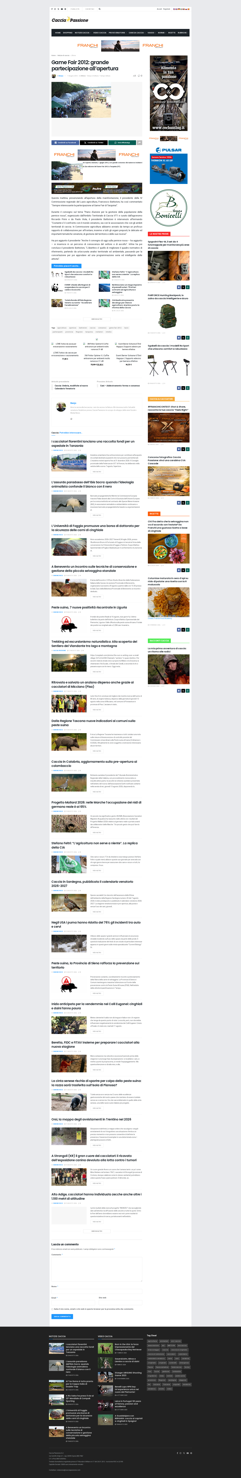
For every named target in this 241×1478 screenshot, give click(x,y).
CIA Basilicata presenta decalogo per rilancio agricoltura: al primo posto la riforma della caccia (125, 304)
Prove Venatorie (117, 32)
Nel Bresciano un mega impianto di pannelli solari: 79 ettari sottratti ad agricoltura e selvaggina (127, 289)
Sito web (102, 1297)
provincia (69, 332)
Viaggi (151, 32)
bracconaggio (153, 1350)
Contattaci (89, 9)
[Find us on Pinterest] (65, 9)
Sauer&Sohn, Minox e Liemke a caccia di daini (127, 1360)
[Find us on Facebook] (51, 9)
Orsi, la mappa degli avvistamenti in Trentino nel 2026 (91, 1119)
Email (54, 1298)
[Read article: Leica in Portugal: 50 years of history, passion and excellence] (105, 1405)
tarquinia (89, 332)
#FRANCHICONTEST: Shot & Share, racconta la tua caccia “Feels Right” (168, 408)
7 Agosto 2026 (71, 293)
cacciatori (171, 1354)
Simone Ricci (58, 450)
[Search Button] (99, 9)
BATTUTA (171, 1346)
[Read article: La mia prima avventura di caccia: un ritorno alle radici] (169, 669)
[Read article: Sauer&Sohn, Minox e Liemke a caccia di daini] (105, 1362)
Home (58, 32)
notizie (169, 1376)
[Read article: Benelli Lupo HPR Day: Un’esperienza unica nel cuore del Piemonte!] (105, 1390)
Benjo (61, 76)
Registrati (166, 9)
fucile (157, 1371)
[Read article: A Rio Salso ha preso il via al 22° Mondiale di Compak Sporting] (56, 1399)
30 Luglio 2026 (71, 308)
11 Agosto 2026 (71, 1051)
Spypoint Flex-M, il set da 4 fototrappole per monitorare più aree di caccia (168, 244)
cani (177, 1358)
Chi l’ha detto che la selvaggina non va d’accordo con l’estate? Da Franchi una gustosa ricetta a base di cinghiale (168, 526)
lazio (126, 328)
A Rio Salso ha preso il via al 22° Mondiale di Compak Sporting (80, 1398)
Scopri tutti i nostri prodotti (97, 372)
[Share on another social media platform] (139, 142)
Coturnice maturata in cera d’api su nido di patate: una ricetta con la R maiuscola (168, 581)
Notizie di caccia (63, 55)
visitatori (99, 332)
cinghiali (162, 1363)
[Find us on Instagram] (55, 9)
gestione (165, 1371)
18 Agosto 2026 (71, 612)
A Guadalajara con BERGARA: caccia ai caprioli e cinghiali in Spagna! (128, 1418)
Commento (57, 1254)
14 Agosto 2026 (71, 730)
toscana (157, 1384)
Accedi (159, 9)
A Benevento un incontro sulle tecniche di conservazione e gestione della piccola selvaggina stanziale (94, 569)
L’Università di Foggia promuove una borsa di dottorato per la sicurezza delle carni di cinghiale (95, 528)
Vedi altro (98, 471)
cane (170, 1358)
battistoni (83, 328)
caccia (92, 328)
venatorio (152, 1389)
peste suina (180, 1376)
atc (163, 1346)
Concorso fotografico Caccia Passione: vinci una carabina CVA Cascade (166, 460)
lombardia (177, 1371)
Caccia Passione (59, 650)
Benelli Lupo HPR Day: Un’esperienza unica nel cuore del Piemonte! (127, 1389)
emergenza (184, 1363)
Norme (161, 32)
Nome (54, 1286)
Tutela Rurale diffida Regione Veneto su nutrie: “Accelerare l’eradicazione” (78, 302)
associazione (153, 1346)
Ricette (171, 32)
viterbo (108, 332)
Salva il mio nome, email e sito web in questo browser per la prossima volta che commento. (94, 1309)
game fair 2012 (115, 328)
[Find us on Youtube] (62, 9)
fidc (149, 1371)
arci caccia (175, 1341)
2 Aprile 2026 (154, 444)
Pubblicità (75, 9)
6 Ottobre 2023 (121, 1395)
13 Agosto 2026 (118, 280)
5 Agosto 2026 (118, 295)
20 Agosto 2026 (71, 280)
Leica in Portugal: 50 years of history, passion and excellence (128, 1404)
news (162, 1376)
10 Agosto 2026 (71, 1165)
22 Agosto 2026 (71, 450)
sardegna (172, 1380)
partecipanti (58, 332)
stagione (182, 1380)
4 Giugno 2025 (154, 686)
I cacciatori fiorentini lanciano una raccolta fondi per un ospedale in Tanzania (80, 1348)
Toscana (166, 1384)
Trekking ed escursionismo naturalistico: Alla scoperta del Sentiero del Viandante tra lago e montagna (94, 644)
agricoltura (61, 328)
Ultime (73, 55)
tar (149, 1384)
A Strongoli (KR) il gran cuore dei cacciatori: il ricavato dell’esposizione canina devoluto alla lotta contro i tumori (94, 1158)
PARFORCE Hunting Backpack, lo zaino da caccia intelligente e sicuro (168, 297)
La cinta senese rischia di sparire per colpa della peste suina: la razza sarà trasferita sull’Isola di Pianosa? (96, 1083)
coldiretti (172, 1363)
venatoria (186, 1384)
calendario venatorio (156, 1358)
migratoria (152, 1376)
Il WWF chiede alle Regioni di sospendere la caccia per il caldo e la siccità (77, 287)
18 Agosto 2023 (121, 1424)
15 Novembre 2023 (122, 1379)
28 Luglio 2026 (118, 311)
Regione (79, 332)
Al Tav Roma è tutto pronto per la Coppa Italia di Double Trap (79, 1384)
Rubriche (182, 32)
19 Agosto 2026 (71, 535)
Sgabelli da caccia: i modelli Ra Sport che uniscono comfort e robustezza (79, 274)
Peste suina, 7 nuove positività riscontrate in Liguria (89, 607)
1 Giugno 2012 (72, 76)
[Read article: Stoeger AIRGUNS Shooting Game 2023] (105, 1376)
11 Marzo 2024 (121, 1353)
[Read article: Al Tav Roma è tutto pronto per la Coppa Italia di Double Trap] (56, 1385)
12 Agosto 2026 (71, 931)
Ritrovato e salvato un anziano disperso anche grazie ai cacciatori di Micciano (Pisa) (92, 684)
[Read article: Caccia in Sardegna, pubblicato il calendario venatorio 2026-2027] (69, 903)
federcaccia (176, 1367)
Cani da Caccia (136, 32)
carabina (185, 1358)
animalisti (164, 1341)
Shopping (67, 32)
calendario (183, 1354)
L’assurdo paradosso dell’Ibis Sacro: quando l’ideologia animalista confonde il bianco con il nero (92, 484)
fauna (150, 1367)
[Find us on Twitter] (58, 9)
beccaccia (182, 1346)
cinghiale (152, 1363)
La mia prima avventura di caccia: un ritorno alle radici (167, 650)
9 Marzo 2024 (121, 1365)
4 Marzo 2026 (154, 498)
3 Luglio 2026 (154, 565)
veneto (161, 1389)
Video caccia (99, 32)
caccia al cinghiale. (179, 1350)
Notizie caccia (82, 32)
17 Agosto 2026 (74, 650)
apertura (72, 328)
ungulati (176, 1384)
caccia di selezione (156, 1354)
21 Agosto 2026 (71, 491)
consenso (102, 328)
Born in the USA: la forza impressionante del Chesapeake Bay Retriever (128, 1347)
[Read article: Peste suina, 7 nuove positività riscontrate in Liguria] (69, 624)
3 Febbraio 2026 (154, 625)
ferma (187, 1367)
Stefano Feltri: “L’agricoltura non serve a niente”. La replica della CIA (126, 274)
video (169, 1389)
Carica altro (96, 319)
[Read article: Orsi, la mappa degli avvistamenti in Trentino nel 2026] (69, 1136)
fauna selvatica (162, 1367)
